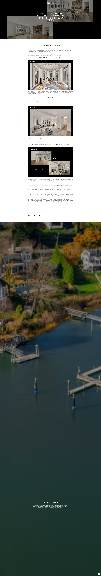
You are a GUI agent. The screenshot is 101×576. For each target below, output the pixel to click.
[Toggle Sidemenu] (95, 3)
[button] (50, 512)
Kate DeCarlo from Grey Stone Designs (52, 50)
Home (15, 2)
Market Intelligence (30, 2)
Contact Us (82, 2)
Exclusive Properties (73, 2)
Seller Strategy (21, 2)
